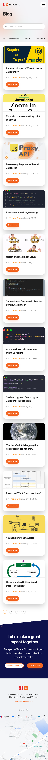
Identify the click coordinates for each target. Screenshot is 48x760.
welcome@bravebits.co (24, 701)
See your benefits (14, 666)
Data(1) (27, 38)
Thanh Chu (15, 77)
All (4, 38)
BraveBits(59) (14, 38)
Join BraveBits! (35, 665)
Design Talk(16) (40, 38)
